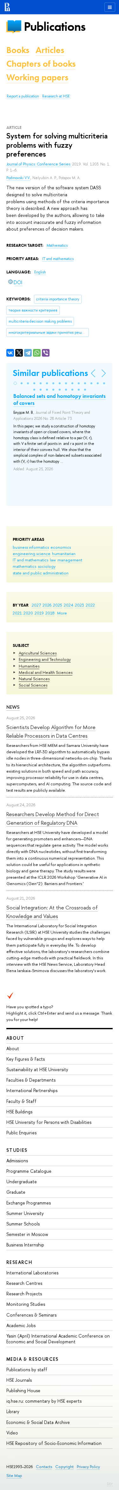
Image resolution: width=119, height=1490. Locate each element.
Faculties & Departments (31, 1080)
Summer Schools (23, 1224)
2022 (90, 605)
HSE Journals (19, 1380)
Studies (17, 1150)
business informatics (31, 547)
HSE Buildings (19, 1112)
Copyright (64, 1466)
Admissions (17, 1161)
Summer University (25, 1213)
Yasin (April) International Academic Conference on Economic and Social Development (58, 1339)
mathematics (24, 566)
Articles (50, 50)
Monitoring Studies (25, 1304)
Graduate (15, 1192)
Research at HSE (56, 96)
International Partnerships (31, 1090)
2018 (50, 613)
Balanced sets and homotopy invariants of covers (59, 399)
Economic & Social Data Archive (38, 1422)
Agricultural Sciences (37, 653)
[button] (15, 383)
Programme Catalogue (28, 1171)
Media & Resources (32, 1359)
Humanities (29, 666)
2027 (36, 605)
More (62, 613)
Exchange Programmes (28, 1203)
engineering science (31, 553)
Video (12, 1433)
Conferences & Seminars (31, 1315)
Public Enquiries (21, 1133)
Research (19, 1262)
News (13, 707)
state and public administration (41, 573)
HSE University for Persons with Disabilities (48, 1122)
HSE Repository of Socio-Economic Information (54, 1443)
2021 (17, 613)
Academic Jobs (21, 1325)
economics (60, 547)
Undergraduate (21, 1181)
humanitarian (64, 553)
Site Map (14, 1475)
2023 (79, 605)
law (53, 560)
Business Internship (25, 1245)
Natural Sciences (34, 678)
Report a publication (23, 96)
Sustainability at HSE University (37, 1069)
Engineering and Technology (45, 659)
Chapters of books (41, 63)
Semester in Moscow (27, 1234)
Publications (54, 26)
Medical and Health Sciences (45, 672)
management (69, 560)
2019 (39, 613)
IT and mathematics (30, 560)
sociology (47, 566)
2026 (47, 605)
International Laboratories (32, 1273)
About (15, 1038)
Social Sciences (33, 685)
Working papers (37, 77)
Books (17, 50)
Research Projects (24, 1294)
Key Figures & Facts (25, 1059)
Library (12, 1411)
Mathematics (57, 245)
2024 (68, 605)
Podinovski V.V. (18, 177)
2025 (57, 605)
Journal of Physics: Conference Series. (39, 164)
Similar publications (50, 373)
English (40, 272)
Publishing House (23, 1390)
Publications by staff (26, 1369)
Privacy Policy (88, 1466)
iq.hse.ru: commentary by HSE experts (44, 1401)
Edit (110, 1483)
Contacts (44, 1466)
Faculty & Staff (21, 1101)
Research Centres (24, 1283)
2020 (28, 613)
